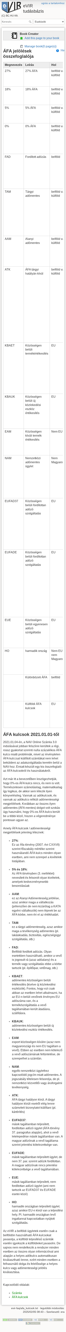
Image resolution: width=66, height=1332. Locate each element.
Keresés (30, 21)
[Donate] (10, 1319)
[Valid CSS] (56, 1319)
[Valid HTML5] (40, 1319)
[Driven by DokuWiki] (33, 1323)
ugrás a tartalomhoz (53, 3)
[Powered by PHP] (25, 1319)
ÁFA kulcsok (20, 1297)
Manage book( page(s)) (39, 46)
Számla (17, 1293)
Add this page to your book (41, 38)
